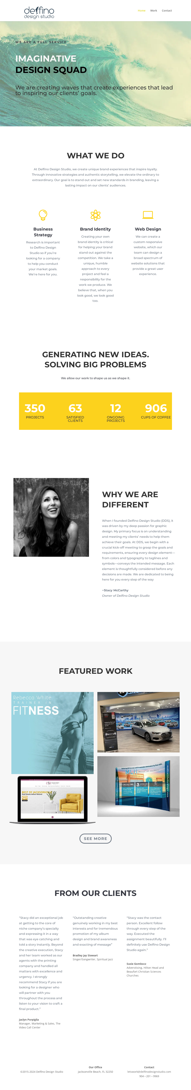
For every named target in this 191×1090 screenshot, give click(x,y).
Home (141, 10)
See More (95, 838)
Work (153, 10)
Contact (167, 10)
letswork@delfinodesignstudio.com (149, 1071)
